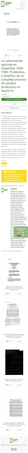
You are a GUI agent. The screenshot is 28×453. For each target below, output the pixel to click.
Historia (4, 163)
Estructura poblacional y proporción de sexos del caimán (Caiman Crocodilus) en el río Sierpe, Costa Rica (14, 424)
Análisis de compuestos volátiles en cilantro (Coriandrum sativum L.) (14, 380)
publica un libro (20, 8)
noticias (22, 5)
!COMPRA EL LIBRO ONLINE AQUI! (14, 99)
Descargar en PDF (14, 108)
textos (23, 1)
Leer (14, 104)
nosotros (22, 3)
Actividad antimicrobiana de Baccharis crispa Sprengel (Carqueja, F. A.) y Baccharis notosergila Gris (14, 336)
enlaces (22, 7)
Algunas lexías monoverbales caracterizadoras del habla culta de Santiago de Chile (14, 288)
